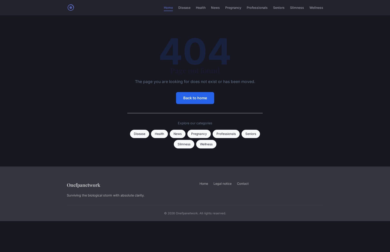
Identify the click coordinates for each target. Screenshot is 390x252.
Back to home (195, 98)
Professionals (257, 7)
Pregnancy (233, 7)
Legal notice (223, 183)
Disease (184, 7)
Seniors (279, 7)
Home (168, 7)
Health (201, 7)
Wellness (316, 7)
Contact (243, 183)
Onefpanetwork (83, 185)
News (215, 7)
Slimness (297, 7)
